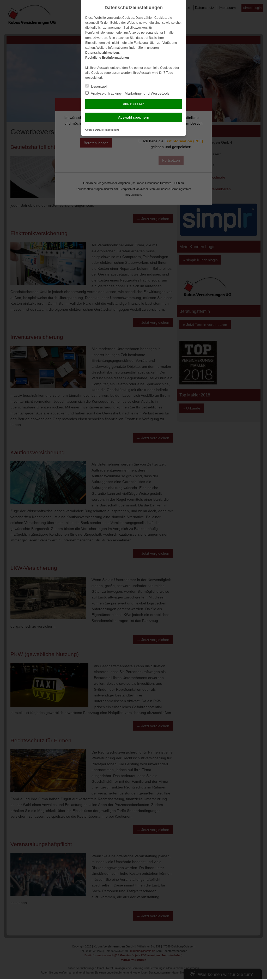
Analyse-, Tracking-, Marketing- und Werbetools (129, 93)
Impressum (112, 129)
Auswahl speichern (133, 117)
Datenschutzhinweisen (102, 52)
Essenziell (98, 86)
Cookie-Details (94, 129)
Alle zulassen (133, 104)
